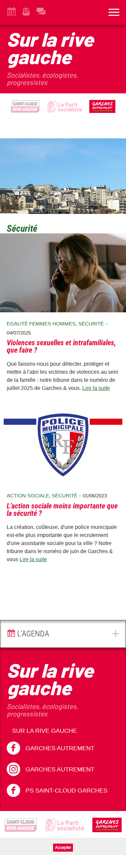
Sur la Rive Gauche (44, 730)
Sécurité (91, 323)
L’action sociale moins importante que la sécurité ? (62, 510)
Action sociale (28, 495)
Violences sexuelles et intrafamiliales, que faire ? (61, 346)
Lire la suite (96, 388)
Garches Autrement (60, 748)
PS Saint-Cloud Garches (67, 790)
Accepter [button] (63, 847)
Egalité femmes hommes (41, 323)
